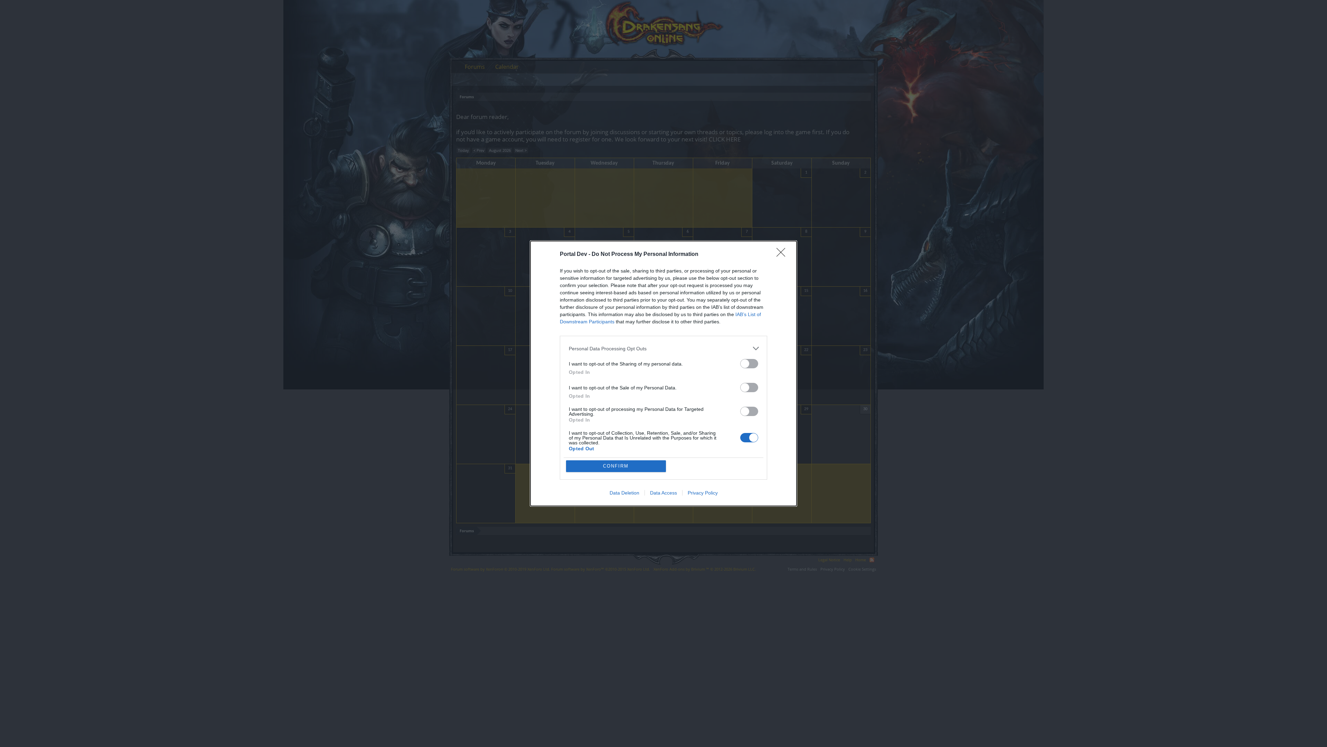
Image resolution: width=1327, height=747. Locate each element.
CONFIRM (616, 466)
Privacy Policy (703, 493)
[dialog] (663, 373)
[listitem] (663, 348)
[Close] (783, 254)
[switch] (749, 363)
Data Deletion (624, 493)
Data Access (663, 493)
